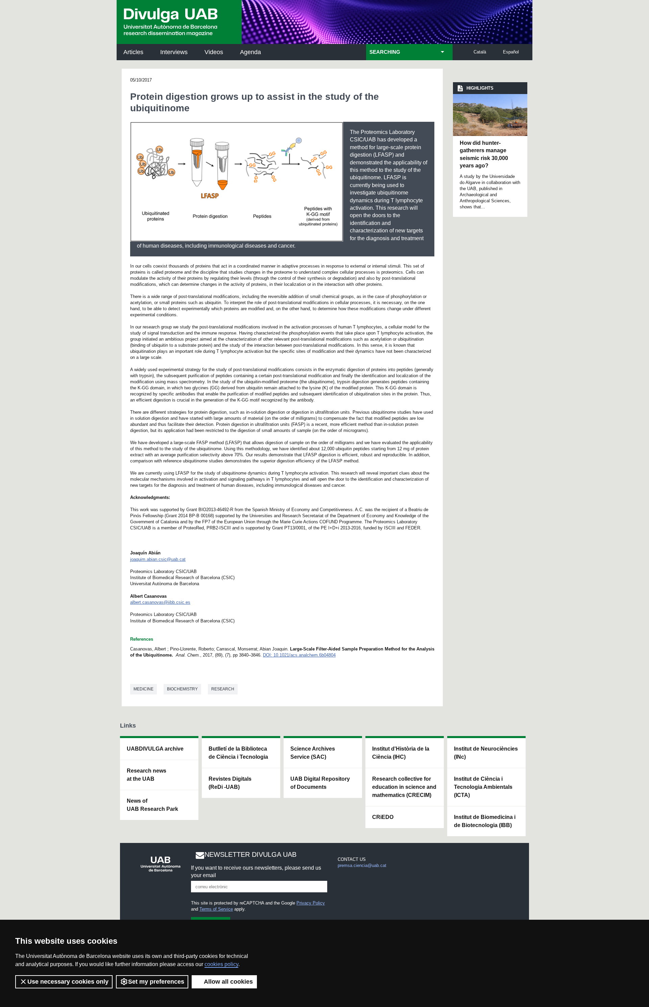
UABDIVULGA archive (155, 749)
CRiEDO (382, 817)
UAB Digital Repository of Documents (320, 783)
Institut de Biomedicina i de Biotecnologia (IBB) (484, 821)
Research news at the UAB (146, 775)
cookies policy (221, 964)
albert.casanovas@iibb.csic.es (160, 602)
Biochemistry (182, 689)
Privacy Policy (310, 903)
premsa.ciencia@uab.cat (362, 865)
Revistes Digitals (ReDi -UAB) (230, 783)
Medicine (143, 689)
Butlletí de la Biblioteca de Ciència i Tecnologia (238, 753)
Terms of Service (216, 909)
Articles (133, 52)
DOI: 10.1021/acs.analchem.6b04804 (299, 655)
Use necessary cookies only (68, 981)
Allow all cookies (228, 981)
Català (480, 51)
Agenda (250, 52)
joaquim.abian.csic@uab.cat (158, 559)
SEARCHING (384, 52)
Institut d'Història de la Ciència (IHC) (400, 753)
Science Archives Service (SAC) (312, 753)
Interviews (174, 52)
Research (222, 689)
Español (511, 51)
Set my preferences (156, 981)
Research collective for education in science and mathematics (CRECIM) (404, 787)
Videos (214, 52)
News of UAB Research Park (152, 805)
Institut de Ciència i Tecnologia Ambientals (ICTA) (483, 787)
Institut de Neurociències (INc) (486, 753)
